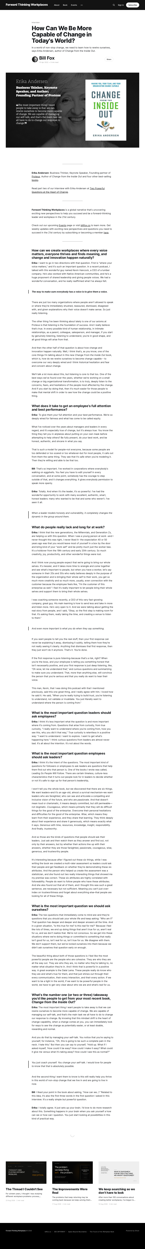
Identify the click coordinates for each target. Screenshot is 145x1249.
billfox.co (85, 225)
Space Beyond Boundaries (77, 1232)
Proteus (36, 176)
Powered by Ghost (132, 1231)
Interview (36, 22)
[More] (81, 5)
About (56, 5)
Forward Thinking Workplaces (27, 5)
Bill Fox (47, 58)
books (35, 180)
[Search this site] (114, 5)
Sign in (121, 5)
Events (74, 5)
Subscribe (132, 5)
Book (65, 5)
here (106, 232)
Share (109, 59)
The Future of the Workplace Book (102, 1232)
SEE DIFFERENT (59, 1232)
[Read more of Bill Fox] (35, 59)
